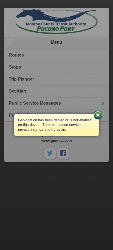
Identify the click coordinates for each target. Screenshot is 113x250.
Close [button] (98, 115)
